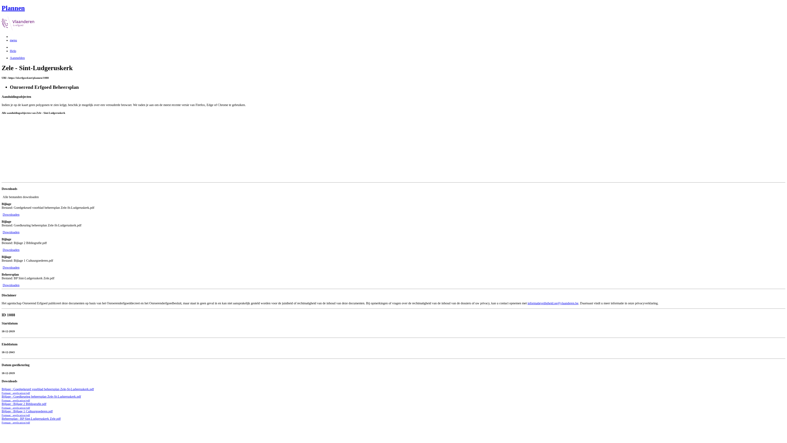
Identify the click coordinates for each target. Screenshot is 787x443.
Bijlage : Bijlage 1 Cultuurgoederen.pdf (27, 413)
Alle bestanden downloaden (21, 197)
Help (13, 51)
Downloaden (11, 214)
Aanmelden (17, 58)
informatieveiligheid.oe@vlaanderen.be (553, 303)
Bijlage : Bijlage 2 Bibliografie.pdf (24, 405)
